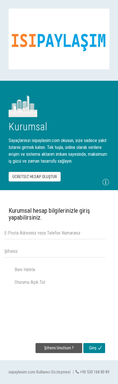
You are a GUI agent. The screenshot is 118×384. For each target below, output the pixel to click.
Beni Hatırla (25, 269)
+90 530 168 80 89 (94, 372)
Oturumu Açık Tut (30, 282)
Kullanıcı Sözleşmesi (53, 372)
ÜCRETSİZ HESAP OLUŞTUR (34, 176)
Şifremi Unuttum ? (59, 347)
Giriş (93, 347)
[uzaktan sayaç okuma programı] (59, 39)
